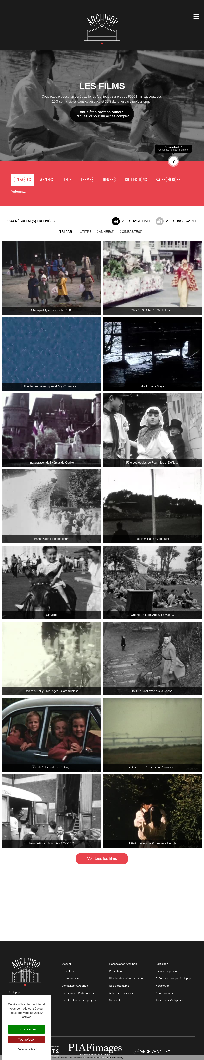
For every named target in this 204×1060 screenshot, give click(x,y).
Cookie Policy (116, 1057)
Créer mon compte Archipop (173, 978)
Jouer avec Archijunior (169, 1000)
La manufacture (72, 978)
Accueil (66, 963)
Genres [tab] (109, 179)
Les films (68, 971)
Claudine (51, 614)
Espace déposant (167, 971)
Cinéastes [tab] (22, 179)
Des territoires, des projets (79, 1000)
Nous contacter (165, 992)
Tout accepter (26, 1029)
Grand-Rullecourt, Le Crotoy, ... (51, 767)
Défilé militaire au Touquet (152, 538)
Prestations (116, 971)
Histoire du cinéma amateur (126, 978)
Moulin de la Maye (152, 386)
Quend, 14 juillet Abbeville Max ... (152, 614)
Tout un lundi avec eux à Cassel (152, 691)
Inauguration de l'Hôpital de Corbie (51, 462)
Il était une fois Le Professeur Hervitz (152, 843)
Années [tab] (46, 179)
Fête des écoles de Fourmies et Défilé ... (152, 462)
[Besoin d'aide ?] (173, 161)
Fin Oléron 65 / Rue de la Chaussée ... (152, 767)
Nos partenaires (119, 985)
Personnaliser (26, 1049)
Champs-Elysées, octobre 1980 (51, 310)
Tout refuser (26, 1039)
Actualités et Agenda (75, 985)
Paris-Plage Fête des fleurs (51, 538)
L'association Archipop (123, 963)
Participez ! (163, 963)
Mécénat (114, 1000)
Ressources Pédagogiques (79, 992)
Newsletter (162, 985)
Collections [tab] (136, 179)
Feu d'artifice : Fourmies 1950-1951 (52, 843)
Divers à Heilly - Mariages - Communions (51, 691)
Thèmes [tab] (87, 179)
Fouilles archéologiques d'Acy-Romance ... (51, 386)
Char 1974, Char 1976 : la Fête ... (152, 310)
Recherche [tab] (171, 179)
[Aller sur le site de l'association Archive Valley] (96, 1051)
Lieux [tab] (67, 179)
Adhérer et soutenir (121, 992)
